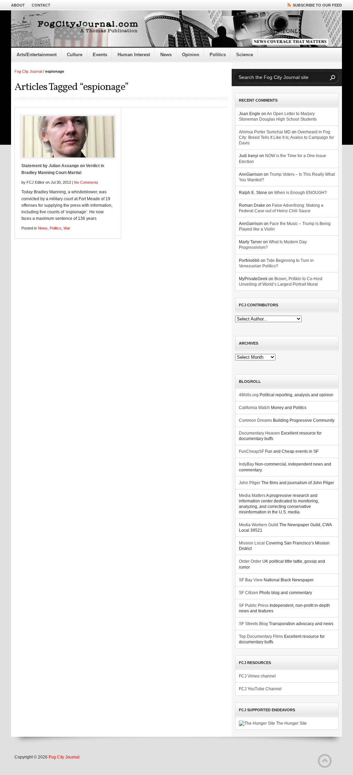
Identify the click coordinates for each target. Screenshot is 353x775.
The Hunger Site (291, 723)
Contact (41, 5)
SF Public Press (254, 605)
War (66, 228)
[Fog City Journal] (176, 29)
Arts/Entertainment (37, 54)
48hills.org (249, 395)
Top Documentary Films (261, 636)
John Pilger (249, 483)
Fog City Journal (28, 71)
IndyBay (246, 464)
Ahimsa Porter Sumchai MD (265, 132)
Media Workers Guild (258, 525)
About (18, 5)
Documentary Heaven (259, 433)
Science (244, 54)
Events (100, 54)
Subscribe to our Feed (317, 5)
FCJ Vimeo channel (257, 676)
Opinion (190, 54)
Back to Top (325, 761)
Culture (74, 54)
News (166, 54)
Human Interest (134, 54)
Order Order (250, 561)
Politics (218, 54)
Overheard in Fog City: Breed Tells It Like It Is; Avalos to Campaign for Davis (286, 137)
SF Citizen (248, 593)
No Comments (86, 182)
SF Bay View (251, 580)
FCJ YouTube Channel (260, 689)
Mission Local (252, 543)
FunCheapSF (251, 451)
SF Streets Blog (253, 624)
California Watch (254, 408)
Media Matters (252, 495)
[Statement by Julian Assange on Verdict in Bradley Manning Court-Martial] (68, 136)
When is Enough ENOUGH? (300, 193)
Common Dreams (255, 420)
